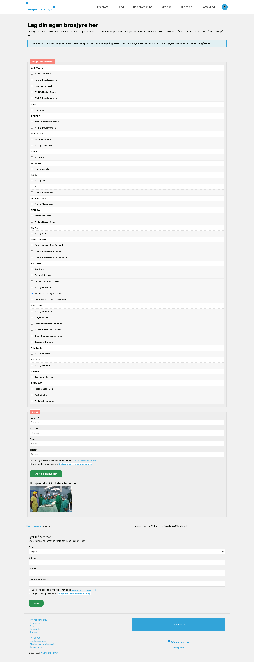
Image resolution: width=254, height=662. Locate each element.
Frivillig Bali (40, 110)
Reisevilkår (35, 629)
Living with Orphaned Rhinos (48, 324)
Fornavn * (34, 418)
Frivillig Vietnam (42, 365)
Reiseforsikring (142, 7)
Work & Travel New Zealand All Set (51, 257)
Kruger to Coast (42, 317)
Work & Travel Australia (46, 98)
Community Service (44, 377)
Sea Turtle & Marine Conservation (51, 300)
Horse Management (44, 389)
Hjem (28, 526)
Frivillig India (41, 181)
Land (121, 7)
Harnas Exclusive (43, 216)
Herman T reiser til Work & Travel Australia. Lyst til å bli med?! (161, 526)
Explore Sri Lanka (43, 275)
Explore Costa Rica (44, 139)
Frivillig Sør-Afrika (43, 311)
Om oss (166, 7)
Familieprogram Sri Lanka (47, 281)
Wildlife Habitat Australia (46, 92)
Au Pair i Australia (43, 74)
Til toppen (177, 648)
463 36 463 (35, 638)
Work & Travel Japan (44, 192)
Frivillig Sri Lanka (43, 287)
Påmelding (208, 7)
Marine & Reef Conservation (48, 330)
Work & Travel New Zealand (48, 251)
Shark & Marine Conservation (48, 336)
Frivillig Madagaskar (44, 204)
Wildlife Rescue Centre (45, 222)
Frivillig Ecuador (42, 169)
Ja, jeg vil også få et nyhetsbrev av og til (65, 460)
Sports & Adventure (44, 342)
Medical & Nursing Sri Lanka (48, 293)
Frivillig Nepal (41, 233)
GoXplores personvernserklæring (75, 464)
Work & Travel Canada (45, 128)
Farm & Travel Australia (46, 80)
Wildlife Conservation (45, 401)
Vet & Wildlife (41, 395)
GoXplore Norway (50, 653)
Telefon (33, 450)
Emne (31, 547)
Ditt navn (33, 558)
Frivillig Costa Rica (43, 145)
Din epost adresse (37, 579)
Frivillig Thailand (42, 354)
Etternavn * (35, 428)
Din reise (186, 7)
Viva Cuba (39, 157)
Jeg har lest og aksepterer (62, 464)
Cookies (34, 626)
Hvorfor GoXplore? (38, 620)
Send (36, 603)
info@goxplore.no (38, 641)
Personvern (35, 623)
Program (102, 7)
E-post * (34, 439)
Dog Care (39, 269)
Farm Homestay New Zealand (49, 245)
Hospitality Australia (44, 86)
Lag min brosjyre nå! (46, 474)
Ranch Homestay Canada (47, 121)
